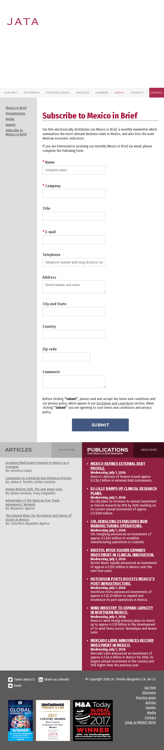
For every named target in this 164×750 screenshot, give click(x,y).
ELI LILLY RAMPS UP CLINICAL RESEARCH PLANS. (124, 491)
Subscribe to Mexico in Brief (16, 132)
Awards (11, 125)
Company (51, 185)
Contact (137, 92)
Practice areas (57, 92)
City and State (54, 304)
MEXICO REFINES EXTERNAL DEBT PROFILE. (118, 466)
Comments (51, 372)
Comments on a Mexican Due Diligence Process (39, 478)
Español (156, 92)
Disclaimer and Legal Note (115, 403)
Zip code (49, 349)
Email (17, 686)
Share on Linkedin (56, 679)
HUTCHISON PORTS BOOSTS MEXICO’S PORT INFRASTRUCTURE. (123, 581)
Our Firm (10, 92)
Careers (101, 92)
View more (67, 449)
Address (49, 277)
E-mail (49, 231)
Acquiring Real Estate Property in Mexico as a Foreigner (37, 465)
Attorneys (32, 92)
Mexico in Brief (16, 108)
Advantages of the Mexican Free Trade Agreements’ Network (33, 502)
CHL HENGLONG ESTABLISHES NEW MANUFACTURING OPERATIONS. (119, 523)
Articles (82, 92)
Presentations (15, 113)
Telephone (51, 255)
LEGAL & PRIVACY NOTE (140, 722)
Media (119, 92)
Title (46, 209)
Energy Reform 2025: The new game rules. (34, 489)
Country (49, 327)
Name (48, 162)
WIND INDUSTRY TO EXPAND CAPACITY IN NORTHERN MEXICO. (122, 610)
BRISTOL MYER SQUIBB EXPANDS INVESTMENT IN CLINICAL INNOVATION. (122, 552)
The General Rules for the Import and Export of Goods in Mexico (39, 517)
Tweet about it (24, 679)
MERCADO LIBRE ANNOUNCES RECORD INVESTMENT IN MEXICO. (122, 643)
